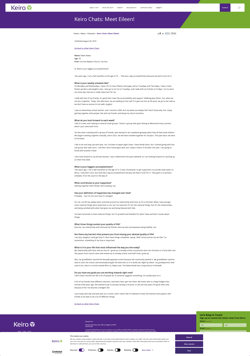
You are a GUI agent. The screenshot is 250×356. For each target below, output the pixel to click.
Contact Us (89, 321)
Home (76, 33)
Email (205, 328)
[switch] (100, 350)
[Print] (163, 33)
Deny (189, 351)
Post (174, 33)
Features (91, 33)
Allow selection (189, 344)
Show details (146, 350)
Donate (225, 8)
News (83, 33)
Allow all (189, 337)
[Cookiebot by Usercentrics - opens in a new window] (57, 352)
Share (168, 33)
